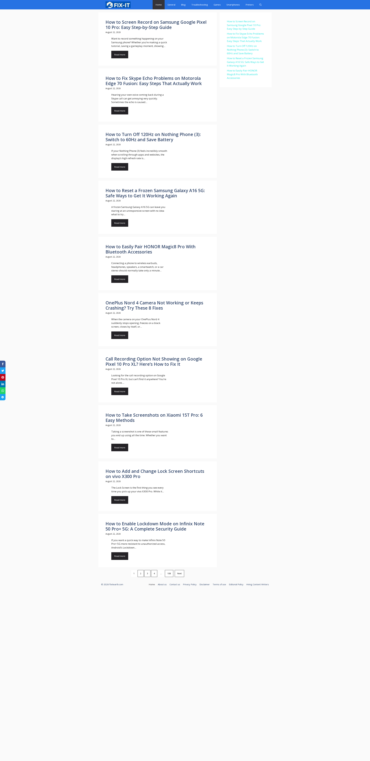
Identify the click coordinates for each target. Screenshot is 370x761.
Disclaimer (204, 584)
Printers (250, 4)
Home (159, 4)
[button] (260, 4)
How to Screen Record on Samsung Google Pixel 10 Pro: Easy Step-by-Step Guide (244, 25)
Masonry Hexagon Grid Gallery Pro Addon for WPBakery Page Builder (199, 592)
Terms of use (219, 584)
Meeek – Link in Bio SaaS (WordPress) (216, 592)
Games (217, 4)
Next (179, 573)
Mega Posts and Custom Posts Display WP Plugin (222, 592)
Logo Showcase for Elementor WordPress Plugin (168, 592)
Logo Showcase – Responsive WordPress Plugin (175, 592)
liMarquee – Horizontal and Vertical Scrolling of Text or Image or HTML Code (153, 592)
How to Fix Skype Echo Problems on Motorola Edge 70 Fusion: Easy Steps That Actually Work (245, 37)
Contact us (175, 584)
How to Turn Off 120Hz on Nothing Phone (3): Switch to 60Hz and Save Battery (243, 49)
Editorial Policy (236, 584)
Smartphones (233, 4)
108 (169, 573)
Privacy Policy (190, 584)
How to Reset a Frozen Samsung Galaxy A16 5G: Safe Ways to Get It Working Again (245, 62)
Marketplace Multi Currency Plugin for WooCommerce (183, 592)
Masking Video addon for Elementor (190, 592)
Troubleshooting (199, 4)
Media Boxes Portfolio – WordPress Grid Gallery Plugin (208, 592)
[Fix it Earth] (118, 4)
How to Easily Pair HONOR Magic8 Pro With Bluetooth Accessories (242, 74)
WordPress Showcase (145, 592)
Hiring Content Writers (257, 584)
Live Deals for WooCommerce (162, 592)
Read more (119, 54)
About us (162, 584)
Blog (183, 4)
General (171, 4)
